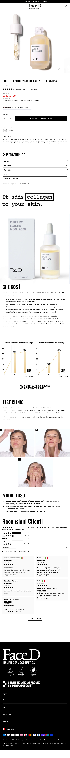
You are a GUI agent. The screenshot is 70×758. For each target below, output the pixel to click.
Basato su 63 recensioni (13, 530)
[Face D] (35, 6)
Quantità (5, 114)
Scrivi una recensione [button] (38, 528)
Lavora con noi (35, 740)
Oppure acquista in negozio (16, 184)
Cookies (18, 740)
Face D (10, 743)
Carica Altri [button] (35, 619)
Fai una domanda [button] (59, 528)
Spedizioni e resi (25, 740)
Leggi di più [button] (10, 575)
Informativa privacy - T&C (8, 740)
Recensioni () (9, 552)
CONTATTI (5, 721)
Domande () (24, 552)
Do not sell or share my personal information (50, 740)
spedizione (13, 100)
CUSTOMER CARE (7, 714)
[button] (4, 6)
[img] (18, 564)
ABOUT (4, 707)
